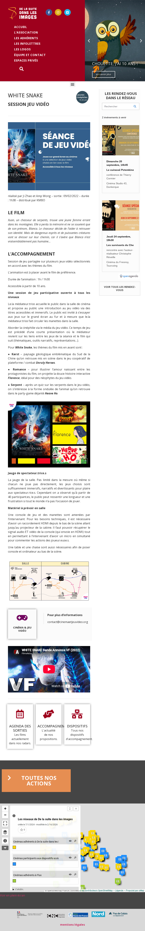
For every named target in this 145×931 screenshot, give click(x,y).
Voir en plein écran (12, 895)
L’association (26, 32)
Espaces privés (26, 60)
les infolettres (27, 44)
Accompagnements (55, 726)
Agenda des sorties (20, 728)
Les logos (22, 49)
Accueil (20, 27)
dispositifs (77, 726)
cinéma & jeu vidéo (22, 629)
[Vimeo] (67, 12)
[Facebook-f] (49, 12)
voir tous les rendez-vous (120, 288)
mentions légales (72, 925)
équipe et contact (30, 55)
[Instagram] (58, 12)
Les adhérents (26, 38)
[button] (111, 78)
